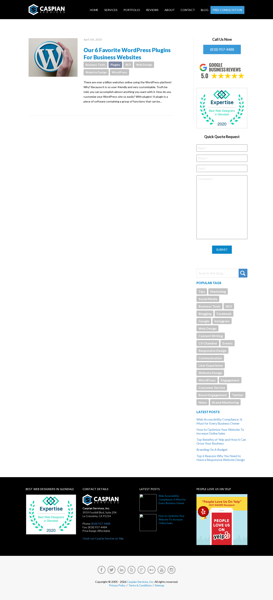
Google (203, 321)
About (169, 10)
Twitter (237, 395)
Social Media (207, 299)
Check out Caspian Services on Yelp (103, 538)
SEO (128, 64)
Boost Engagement (212, 395)
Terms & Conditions (140, 585)
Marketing (218, 291)
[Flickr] (151, 570)
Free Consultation (227, 10)
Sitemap (159, 585)
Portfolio (132, 10)
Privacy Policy (117, 585)
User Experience (210, 365)
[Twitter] (112, 570)
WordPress (119, 72)
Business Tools (95, 64)
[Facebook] (102, 570)
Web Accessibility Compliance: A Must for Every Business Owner (219, 421)
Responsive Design (212, 350)
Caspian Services (59, 10)
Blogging (204, 313)
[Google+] (141, 570)
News (202, 402)
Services (111, 10)
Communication (210, 358)
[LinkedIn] (122, 570)
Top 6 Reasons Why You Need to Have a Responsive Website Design (220, 458)
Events (227, 343)
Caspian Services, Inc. (140, 581)
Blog (204, 10)
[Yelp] (132, 570)
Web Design (144, 64)
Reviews (152, 10)
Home (94, 10)
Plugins (115, 64)
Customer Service (211, 387)
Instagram (222, 321)
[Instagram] (171, 570)
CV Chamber (207, 343)
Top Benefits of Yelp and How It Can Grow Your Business (221, 441)
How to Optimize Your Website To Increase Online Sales (220, 431)
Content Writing (210, 336)
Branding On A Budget (211, 449)
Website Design (96, 72)
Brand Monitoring (225, 402)
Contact (188, 10)
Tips (201, 291)
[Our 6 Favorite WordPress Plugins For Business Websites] (53, 57)
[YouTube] (161, 570)
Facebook (224, 313)
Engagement (230, 380)
